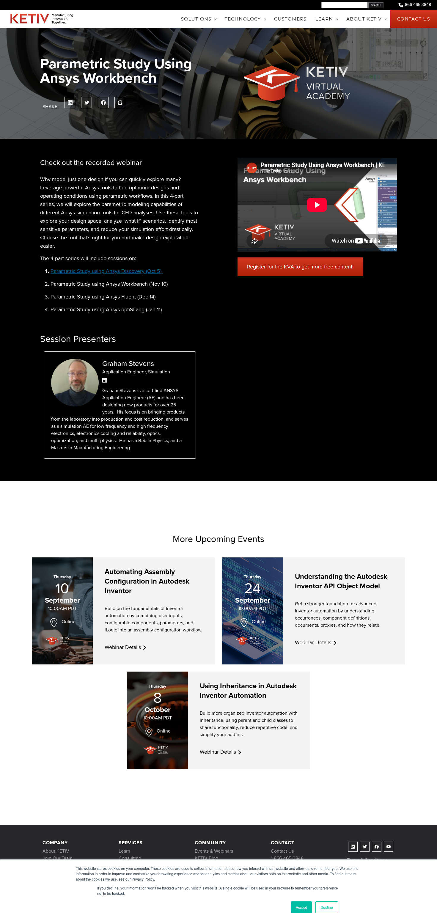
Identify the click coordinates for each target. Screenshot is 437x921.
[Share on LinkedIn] (70, 102)
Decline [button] (326, 907)
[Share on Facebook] (103, 102)
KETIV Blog (206, 858)
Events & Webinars (214, 851)
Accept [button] (301, 907)
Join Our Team (58, 858)
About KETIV (56, 851)
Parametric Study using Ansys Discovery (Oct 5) (107, 271)
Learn (124, 851)
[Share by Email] (119, 102)
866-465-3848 (418, 5)
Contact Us (282, 851)
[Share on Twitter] (86, 102)
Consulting (130, 858)
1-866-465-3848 (287, 858)
